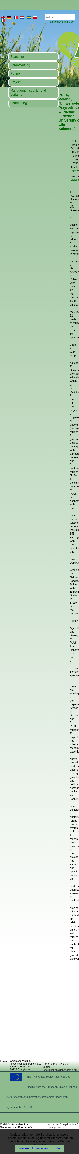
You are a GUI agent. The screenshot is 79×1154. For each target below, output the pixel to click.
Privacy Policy (55, 1127)
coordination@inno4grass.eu (60, 1069)
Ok (58, 1148)
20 (43, 15)
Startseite (17, 56)
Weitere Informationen (33, 1148)
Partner (15, 73)
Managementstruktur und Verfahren (28, 92)
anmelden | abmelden (62, 21)
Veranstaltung (20, 65)
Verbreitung (18, 103)
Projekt (15, 82)
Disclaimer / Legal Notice (61, 1124)
